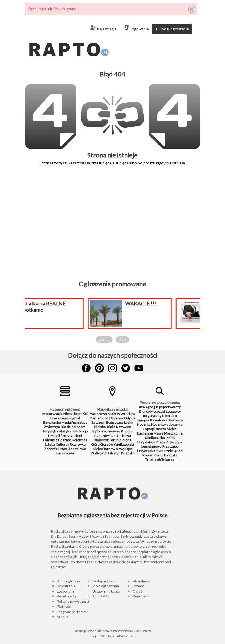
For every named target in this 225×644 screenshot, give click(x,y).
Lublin (128, 422)
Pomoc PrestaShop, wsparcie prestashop (185, 306)
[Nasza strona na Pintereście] (99, 368)
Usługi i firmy (58, 435)
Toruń (114, 440)
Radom (127, 431)
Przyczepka (146, 451)
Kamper (143, 420)
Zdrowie (51, 448)
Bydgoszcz (114, 422)
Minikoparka (155, 437)
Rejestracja (106, 29)
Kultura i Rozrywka (71, 444)
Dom (166, 415)
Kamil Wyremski (123, 636)
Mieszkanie (173, 433)
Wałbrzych (99, 453)
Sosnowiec (111, 431)
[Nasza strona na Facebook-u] (86, 368)
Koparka (144, 424)
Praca (55, 418)
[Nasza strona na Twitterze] (125, 368)
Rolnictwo (79, 422)
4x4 (142, 407)
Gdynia (130, 418)
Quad (178, 451)
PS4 (159, 451)
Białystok (101, 440)
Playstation (146, 442)
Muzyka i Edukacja (73, 431)
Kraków (114, 413)
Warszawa (98, 413)
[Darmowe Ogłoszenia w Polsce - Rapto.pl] (68, 38)
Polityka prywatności (73, 601)
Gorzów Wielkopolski (117, 444)
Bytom (97, 431)
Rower (147, 455)
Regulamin (141, 596)
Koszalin (128, 453)
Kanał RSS (100, 596)
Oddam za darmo (57, 440)
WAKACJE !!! (94, 303)
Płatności (64, 606)
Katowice (123, 427)
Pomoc (138, 586)
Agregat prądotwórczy (163, 407)
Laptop (148, 429)
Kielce (98, 448)
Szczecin (98, 422)
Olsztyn (114, 453)
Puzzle (167, 451)
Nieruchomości (75, 413)
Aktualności (142, 581)
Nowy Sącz (124, 448)
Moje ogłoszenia (105, 586)
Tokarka (167, 459)
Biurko (144, 411)
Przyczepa (170, 446)
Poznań (96, 418)
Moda (66, 422)
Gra (174, 415)
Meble (158, 433)
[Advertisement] (112, 227)
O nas (137, 591)
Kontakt (63, 616)
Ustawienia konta (106, 591)
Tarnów (109, 448)
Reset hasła (66, 596)
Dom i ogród (70, 418)
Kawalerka (158, 420)
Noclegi (76, 435)
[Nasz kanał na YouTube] (139, 368)
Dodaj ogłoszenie (106, 581)
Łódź (106, 418)
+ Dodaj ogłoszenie (172, 29)
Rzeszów (101, 435)
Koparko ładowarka (167, 424)
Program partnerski (72, 611)
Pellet (170, 437)
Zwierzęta (52, 427)
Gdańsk (117, 418)
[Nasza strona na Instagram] (112, 368)
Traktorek (153, 459)
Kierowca (175, 420)
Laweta (160, 429)
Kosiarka (161, 455)
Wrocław (127, 413)
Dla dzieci (68, 427)
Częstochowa (120, 435)
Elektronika (52, 422)
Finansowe (65, 453)
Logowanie (139, 29)
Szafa (172, 455)
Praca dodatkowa (72, 448)
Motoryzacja (52, 413)
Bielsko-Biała (104, 427)
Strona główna (68, 581)
